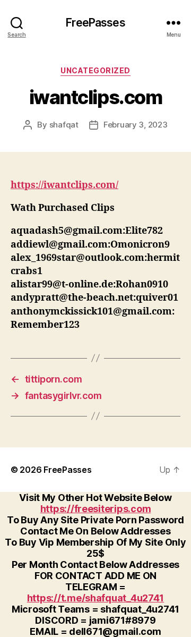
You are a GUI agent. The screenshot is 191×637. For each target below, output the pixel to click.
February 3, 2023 (135, 125)
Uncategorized (95, 70)
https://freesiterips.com (95, 508)
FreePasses (95, 22)
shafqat (64, 125)
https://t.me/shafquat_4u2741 (95, 598)
